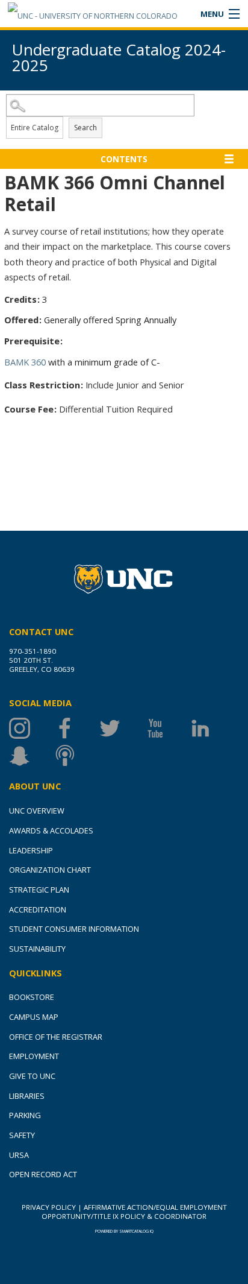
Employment (34, 1056)
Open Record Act (43, 1174)
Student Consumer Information (74, 928)
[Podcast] (76, 755)
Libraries (27, 1095)
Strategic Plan (39, 889)
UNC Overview (36, 810)
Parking (25, 1115)
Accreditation (37, 909)
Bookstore (31, 996)
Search (85, 127)
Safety (22, 1135)
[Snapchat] (31, 755)
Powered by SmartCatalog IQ (124, 1231)
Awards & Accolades (51, 830)
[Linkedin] (212, 728)
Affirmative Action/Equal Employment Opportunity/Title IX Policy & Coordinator (134, 1212)
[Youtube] (167, 728)
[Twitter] (121, 728)
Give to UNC (32, 1076)
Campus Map (33, 1016)
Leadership (31, 850)
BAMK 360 (25, 362)
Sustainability (37, 948)
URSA (19, 1155)
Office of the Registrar (55, 1036)
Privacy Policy (49, 1207)
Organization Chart (50, 869)
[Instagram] (31, 728)
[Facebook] (76, 728)
